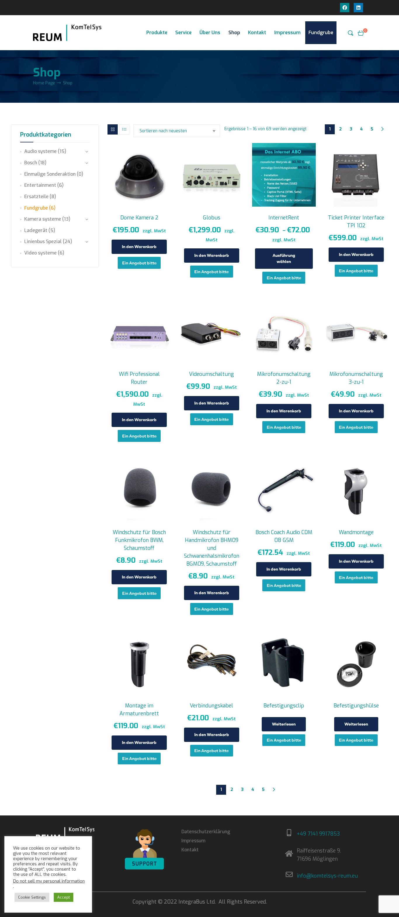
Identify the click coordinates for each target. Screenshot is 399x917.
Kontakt (257, 32)
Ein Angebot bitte (139, 263)
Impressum (287, 32)
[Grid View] (112, 129)
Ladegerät (35, 230)
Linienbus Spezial (43, 241)
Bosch (30, 163)
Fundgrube (320, 32)
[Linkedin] (358, 7)
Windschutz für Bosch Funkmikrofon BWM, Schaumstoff (139, 540)
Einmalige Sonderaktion (50, 174)
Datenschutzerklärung (205, 832)
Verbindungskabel (211, 705)
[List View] (124, 129)
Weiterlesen (284, 724)
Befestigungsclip (283, 705)
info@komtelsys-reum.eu (327, 875)
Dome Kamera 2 (139, 217)
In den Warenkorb (139, 246)
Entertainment (40, 185)
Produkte (156, 32)
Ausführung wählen (284, 258)
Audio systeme (40, 151)
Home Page (44, 83)
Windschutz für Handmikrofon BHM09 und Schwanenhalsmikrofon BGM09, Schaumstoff (211, 548)
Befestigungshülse (356, 705)
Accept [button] (63, 897)
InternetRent (283, 217)
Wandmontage (356, 532)
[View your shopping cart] (361, 33)
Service (183, 32)
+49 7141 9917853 (318, 833)
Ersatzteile (36, 196)
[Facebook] (344, 7)
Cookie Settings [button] (32, 897)
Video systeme (40, 253)
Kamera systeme (42, 219)
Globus (211, 217)
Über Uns (210, 32)
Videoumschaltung (211, 374)
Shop (234, 32)
